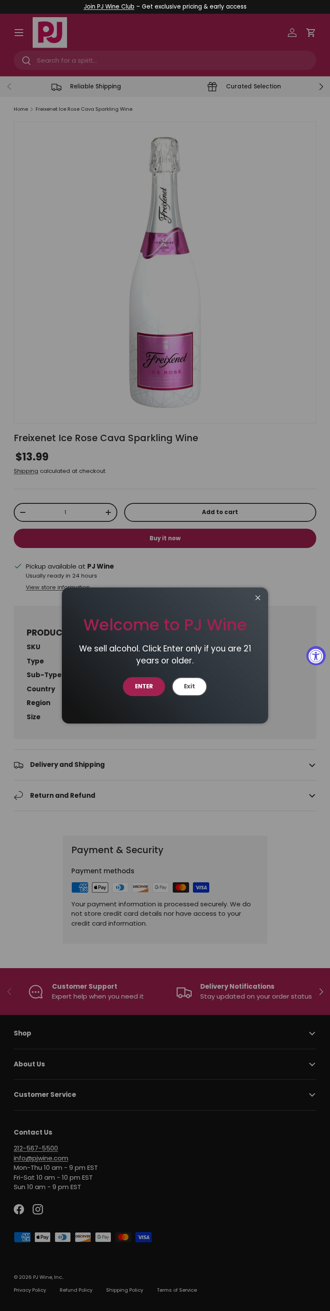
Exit (189, 686)
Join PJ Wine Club (109, 7)
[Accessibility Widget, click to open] (316, 655)
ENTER (144, 686)
